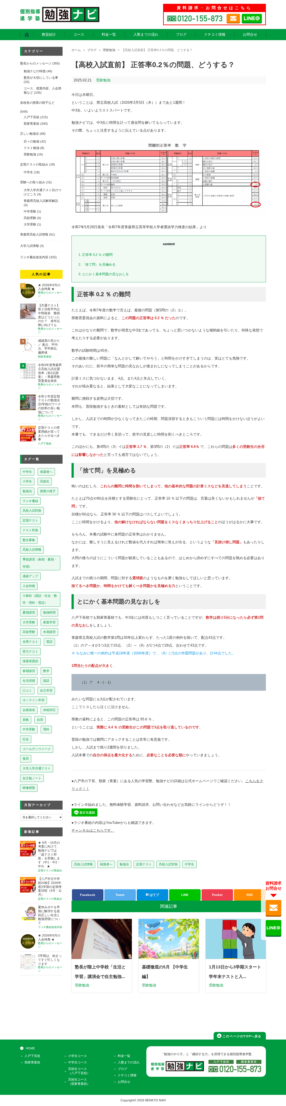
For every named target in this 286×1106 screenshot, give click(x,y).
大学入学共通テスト (37, 768)
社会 (26, 739)
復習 (26, 758)
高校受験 (30, 218)
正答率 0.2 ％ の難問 (95, 254)
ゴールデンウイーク (37, 749)
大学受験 (30, 224)
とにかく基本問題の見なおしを (103, 274)
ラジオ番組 (30, 501)
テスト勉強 (31, 148)
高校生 (44, 481)
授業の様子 (48, 491)
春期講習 (29, 671)
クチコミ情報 (214, 34)
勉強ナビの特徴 (35, 71)
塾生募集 (29, 540)
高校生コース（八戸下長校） (79, 1071)
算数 (26, 719)
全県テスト (30, 641)
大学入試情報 (29, 246)
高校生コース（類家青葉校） (79, 1081)
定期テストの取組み (34, 164)
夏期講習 (29, 612)
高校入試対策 (168, 864)
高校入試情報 (83, 864)
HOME (30, 1048)
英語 (49, 641)
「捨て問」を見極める (97, 264)
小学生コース (77, 1056)
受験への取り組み (32, 182)
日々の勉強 (31, 141)
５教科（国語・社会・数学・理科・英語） (40, 599)
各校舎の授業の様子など (37, 102)
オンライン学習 (33, 700)
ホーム (76, 50)
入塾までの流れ (145, 34)
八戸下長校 (31, 117)
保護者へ (106, 864)
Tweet (120, 895)
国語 (46, 680)
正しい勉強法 (29, 133)
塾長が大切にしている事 (41, 77)
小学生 (27, 481)
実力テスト (30, 651)
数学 (46, 671)
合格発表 (29, 710)
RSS (249, 895)
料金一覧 (109, 34)
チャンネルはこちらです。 (93, 830)
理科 (46, 729)
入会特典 (29, 586)
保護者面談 (30, 661)
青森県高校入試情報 (34, 234)
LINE (184, 895)
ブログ (181, 34)
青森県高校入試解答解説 (41, 201)
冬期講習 (49, 632)
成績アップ (30, 576)
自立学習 (46, 690)
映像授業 (29, 788)
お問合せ (250, 34)
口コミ (27, 690)
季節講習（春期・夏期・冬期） (40, 563)
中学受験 (30, 211)
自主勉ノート (32, 778)
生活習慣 (29, 680)
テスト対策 (30, 530)
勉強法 (124, 864)
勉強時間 (49, 612)
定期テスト (144, 864)
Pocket (217, 895)
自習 (40, 719)
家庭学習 (49, 622)
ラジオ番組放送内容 (34, 257)
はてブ (154, 895)
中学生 (189, 864)
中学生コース (77, 1062)
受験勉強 (109, 50)
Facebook (87, 895)
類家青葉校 (31, 123)
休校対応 (49, 710)
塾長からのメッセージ (35, 63)
